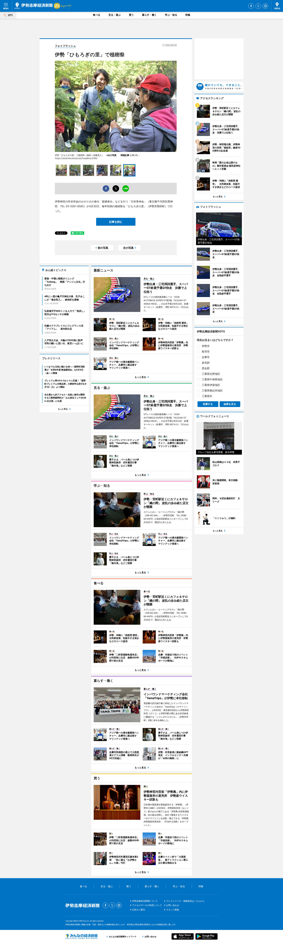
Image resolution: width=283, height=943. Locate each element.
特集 (187, 14)
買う (131, 14)
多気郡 (206, 362)
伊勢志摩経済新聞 (33, 5)
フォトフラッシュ (65, 45)
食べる (96, 14)
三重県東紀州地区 (212, 390)
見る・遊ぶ (114, 14)
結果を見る (230, 404)
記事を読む (115, 221)
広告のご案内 (138, 909)
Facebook (251, 6)
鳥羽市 (206, 351)
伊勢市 (206, 346)
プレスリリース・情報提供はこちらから (185, 901)
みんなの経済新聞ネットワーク (81, 936)
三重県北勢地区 (211, 373)
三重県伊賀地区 (211, 384)
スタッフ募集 (172, 909)
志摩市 (206, 357)
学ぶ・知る (171, 14)
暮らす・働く (149, 14)
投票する (208, 404)
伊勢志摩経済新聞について (145, 901)
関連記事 (125, 155)
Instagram (265, 6)
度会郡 (206, 368)
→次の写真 (112, 155)
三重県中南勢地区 (212, 379)
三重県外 (207, 396)
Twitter (258, 6)
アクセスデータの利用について (147, 905)
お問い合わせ (172, 905)
